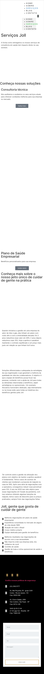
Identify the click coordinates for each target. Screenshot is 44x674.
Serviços (32, 24)
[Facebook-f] (7, 575)
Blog (29, 26)
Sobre (30, 21)
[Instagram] (12, 575)
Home (29, 19)
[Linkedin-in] (17, 575)
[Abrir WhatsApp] (39, 669)
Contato (31, 13)
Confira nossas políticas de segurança (20, 580)
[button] (38, 16)
